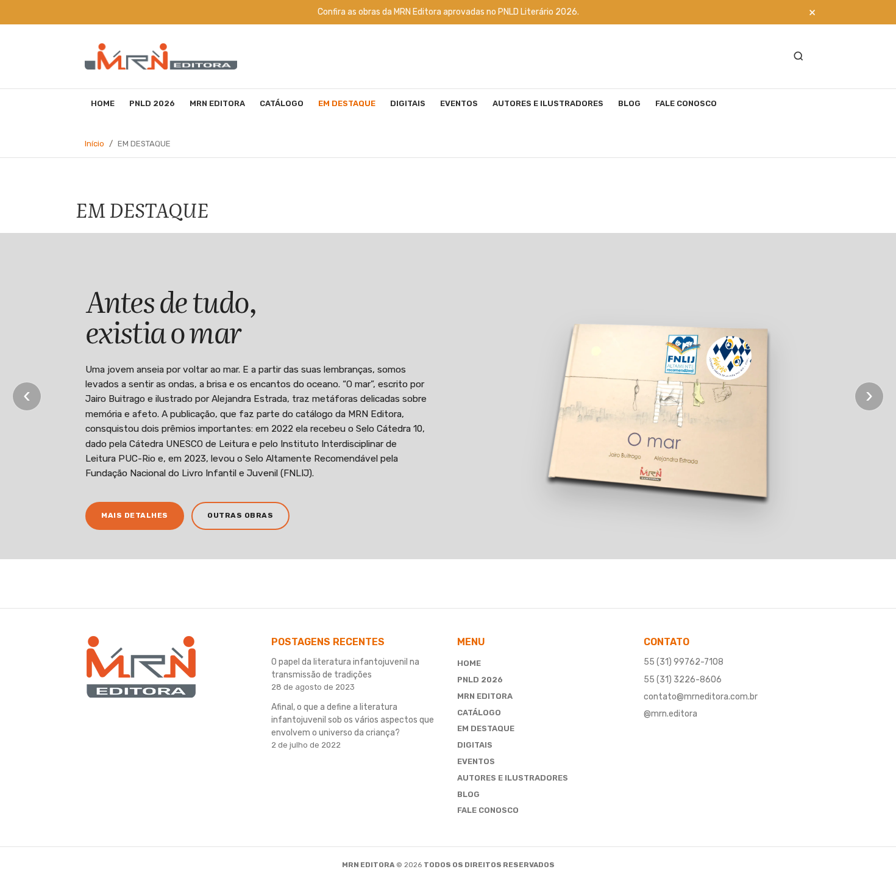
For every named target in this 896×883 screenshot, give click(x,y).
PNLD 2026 (152, 103)
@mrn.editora (670, 714)
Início (94, 143)
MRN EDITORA (217, 103)
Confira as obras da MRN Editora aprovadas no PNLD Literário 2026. (448, 12)
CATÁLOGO (282, 103)
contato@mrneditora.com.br (701, 697)
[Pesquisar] (798, 56)
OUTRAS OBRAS (240, 515)
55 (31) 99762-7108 (684, 662)
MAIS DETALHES (134, 515)
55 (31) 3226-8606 (683, 679)
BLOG (629, 103)
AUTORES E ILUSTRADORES (547, 103)
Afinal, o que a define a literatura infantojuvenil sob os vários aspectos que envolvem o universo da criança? (352, 720)
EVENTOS (459, 103)
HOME (103, 103)
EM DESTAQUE (346, 103)
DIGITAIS (407, 103)
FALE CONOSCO (686, 103)
